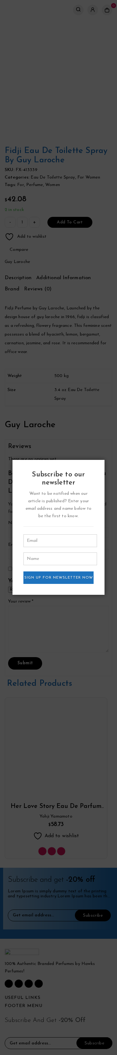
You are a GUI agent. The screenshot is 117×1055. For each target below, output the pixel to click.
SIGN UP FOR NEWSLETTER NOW (58, 578)
